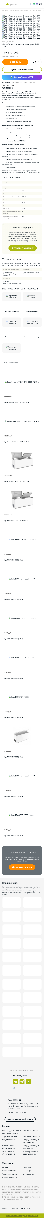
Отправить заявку (22, 247)
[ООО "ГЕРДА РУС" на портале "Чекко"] (22, 1090)
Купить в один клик (22, 69)
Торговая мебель (9, 1136)
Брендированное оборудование (30, 1152)
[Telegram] (30, 4)
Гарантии (27, 1167)
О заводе (27, 1170)
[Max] (37, 4)
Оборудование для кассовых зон (31, 1140)
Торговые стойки (30, 1130)
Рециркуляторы (9, 1139)
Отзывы (5, 1167)
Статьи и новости (9, 1177)
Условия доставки (10, 1174)
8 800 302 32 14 (14, 1100)
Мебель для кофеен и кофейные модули (11, 1131)
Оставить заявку (22, 867)
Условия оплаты (9, 1170)
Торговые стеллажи (31, 1136)
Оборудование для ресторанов (31, 1146)
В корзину (15, 61)
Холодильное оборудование (8, 1152)
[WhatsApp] (34, 4)
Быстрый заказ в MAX (23, 77)
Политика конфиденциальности (22, 1216)
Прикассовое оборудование (8, 1146)
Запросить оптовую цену (10, 56)
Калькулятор (28, 1174)
